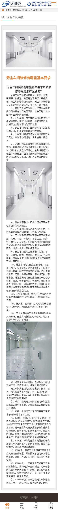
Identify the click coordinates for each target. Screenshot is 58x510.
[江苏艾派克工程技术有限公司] (26, 4)
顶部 (51, 508)
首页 (7, 10)
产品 (22, 508)
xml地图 (34, 497)
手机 (36, 508)
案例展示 (17, 10)
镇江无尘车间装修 (33, 10)
